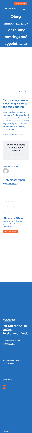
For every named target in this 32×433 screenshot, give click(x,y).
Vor (26, 92)
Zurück (21, 92)
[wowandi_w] (10, 8)
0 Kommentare (21, 134)
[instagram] (4, 387)
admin (6, 134)
